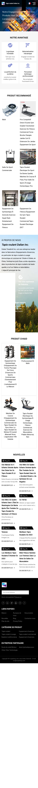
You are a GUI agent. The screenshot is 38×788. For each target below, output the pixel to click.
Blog (14, 618)
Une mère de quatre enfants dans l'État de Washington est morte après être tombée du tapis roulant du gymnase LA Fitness (10, 507)
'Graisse (5, 532)
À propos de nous (17, 614)
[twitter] (11, 602)
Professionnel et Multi (27, 362)
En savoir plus (10, 391)
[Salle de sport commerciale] (10, 157)
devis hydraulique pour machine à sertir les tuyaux (26, 647)
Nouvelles (5, 618)
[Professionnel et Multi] (28, 352)
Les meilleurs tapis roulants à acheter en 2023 (10, 555)
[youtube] (15, 602)
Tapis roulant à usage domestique (9, 634)
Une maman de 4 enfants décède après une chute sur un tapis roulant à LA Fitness (10, 470)
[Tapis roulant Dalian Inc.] (12, 584)
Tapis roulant (6, 631)
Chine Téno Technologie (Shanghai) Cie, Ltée (10, 650)
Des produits (29, 613)
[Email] (26, 592)
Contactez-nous (30, 618)
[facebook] (3, 602)
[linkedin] (7, 602)
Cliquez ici (18, 597)
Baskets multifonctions (9, 637)
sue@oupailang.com (19, 660)
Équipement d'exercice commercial (26, 637)
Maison (4, 613)
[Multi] (10, 109)
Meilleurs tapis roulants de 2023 (26, 533)
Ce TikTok (23, 500)
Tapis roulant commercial (27, 634)
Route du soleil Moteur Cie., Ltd (9, 647)
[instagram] (20, 602)
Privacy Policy (17, 621)
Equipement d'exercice (26, 631)
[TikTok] (24, 602)
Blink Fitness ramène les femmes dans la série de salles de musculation (27, 557)
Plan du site (5, 621)
